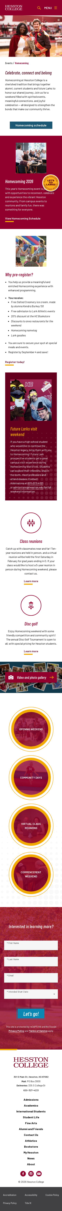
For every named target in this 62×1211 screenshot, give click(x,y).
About (31, 1164)
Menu (48, 8)
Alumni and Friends (31, 1129)
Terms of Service (38, 1030)
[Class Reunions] (31, 523)
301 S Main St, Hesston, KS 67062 (31, 1076)
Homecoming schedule (31, 125)
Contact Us (31, 1134)
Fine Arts (31, 1123)
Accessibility (31, 1195)
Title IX (28, 1203)
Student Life (31, 1117)
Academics (31, 1105)
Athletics (31, 1140)
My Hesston (31, 1152)
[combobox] (31, 995)
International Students (31, 1111)
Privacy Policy (16, 1030)
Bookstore (31, 1146)
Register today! (15, 361)
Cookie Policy (52, 1195)
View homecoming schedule (22, 218)
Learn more (31, 581)
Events (8, 63)
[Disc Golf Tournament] (31, 605)
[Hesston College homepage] (13, 7)
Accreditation (9, 1195)
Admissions (31, 1099)
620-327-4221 (35, 483)
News (31, 1158)
